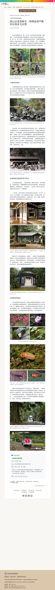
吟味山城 (39, 490)
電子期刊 (9, 7)
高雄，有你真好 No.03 (17, 7)
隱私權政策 (6, 576)
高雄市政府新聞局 (11, 573)
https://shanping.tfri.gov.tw (21, 476)
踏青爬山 (24, 490)
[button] (50, 4)
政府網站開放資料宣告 (21, 576)
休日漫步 (16, 490)
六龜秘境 (31, 492)
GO (32, 1)
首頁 (5, 7)
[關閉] (54, 1)
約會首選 (31, 490)
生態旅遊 (24, 492)
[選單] (53, 4)
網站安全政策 (13, 576)
